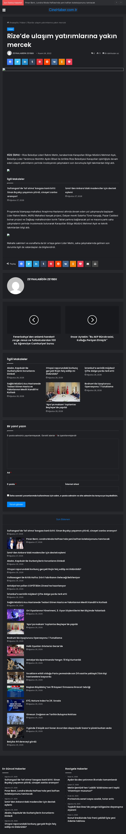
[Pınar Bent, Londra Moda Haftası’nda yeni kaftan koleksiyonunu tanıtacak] (15, 543)
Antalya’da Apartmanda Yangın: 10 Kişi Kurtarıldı (53, 659)
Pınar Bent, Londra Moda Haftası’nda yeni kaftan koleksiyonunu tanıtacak (60, 2)
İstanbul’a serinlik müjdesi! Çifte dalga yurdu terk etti (100, 369)
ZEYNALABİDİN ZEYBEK (23, 53)
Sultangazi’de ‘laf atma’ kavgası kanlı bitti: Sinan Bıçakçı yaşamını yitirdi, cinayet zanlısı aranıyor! (32, 192)
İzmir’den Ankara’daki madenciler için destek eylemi (36, 552)
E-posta (11, 484)
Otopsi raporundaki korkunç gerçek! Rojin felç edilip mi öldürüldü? (62, 370)
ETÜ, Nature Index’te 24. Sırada (43, 700)
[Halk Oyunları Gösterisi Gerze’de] (15, 650)
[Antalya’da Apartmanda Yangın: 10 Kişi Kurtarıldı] (15, 664)
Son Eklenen (63, 519)
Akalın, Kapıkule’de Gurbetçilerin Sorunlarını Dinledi (21, 370)
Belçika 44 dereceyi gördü (21, 741)
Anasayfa (13, 22)
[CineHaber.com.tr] (63, 10)
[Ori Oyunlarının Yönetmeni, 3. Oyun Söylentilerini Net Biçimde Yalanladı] (15, 615)
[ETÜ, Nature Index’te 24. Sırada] (15, 705)
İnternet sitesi (72, 484)
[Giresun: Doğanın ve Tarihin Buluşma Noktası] (15, 718)
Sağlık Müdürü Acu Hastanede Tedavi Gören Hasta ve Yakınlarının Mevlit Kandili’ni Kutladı (24, 388)
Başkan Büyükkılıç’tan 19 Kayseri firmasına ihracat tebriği (58, 687)
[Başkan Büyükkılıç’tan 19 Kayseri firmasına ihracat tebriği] (15, 691)
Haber (23, 22)
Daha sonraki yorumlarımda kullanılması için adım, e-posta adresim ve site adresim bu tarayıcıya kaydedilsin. (64, 495)
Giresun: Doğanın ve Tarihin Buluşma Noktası (51, 714)
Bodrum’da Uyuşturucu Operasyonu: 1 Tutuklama (99, 385)
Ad (9, 472)
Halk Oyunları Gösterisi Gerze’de (44, 646)
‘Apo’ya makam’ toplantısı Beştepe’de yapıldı (61, 406)
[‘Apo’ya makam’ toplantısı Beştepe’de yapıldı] (63, 392)
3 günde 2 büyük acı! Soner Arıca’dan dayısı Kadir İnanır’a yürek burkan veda (69, 728)
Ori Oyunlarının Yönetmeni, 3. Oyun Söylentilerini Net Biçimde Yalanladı (65, 610)
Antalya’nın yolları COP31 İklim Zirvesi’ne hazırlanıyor (36, 585)
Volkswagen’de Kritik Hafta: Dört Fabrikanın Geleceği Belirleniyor (43, 577)
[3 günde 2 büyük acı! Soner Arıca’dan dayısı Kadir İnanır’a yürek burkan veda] (15, 732)
